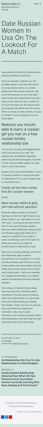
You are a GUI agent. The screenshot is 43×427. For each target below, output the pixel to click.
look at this (19, 233)
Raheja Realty (11, 3)
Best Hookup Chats (21, 343)
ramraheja (7, 341)
